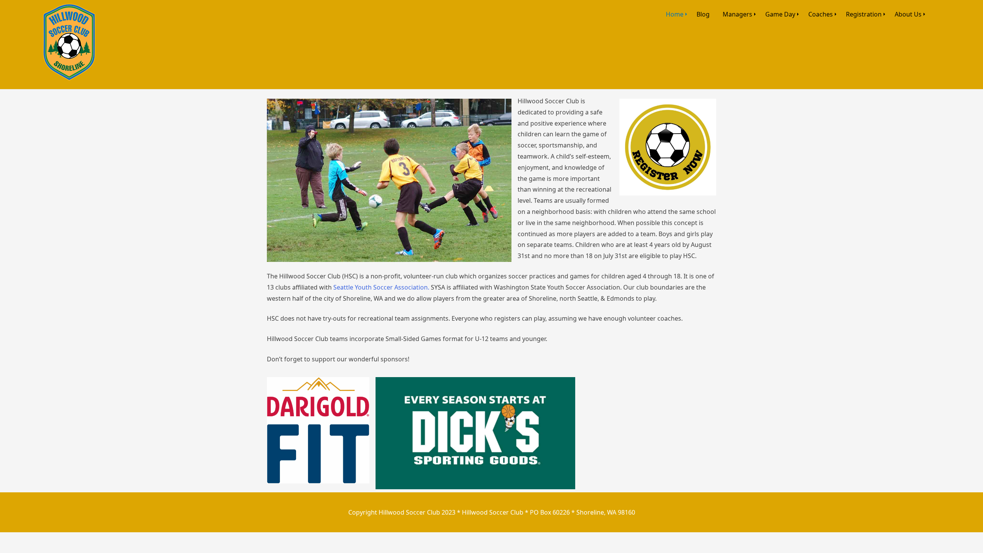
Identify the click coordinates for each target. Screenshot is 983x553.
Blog (703, 14)
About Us (908, 14)
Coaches (820, 14)
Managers (737, 14)
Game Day (780, 14)
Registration (864, 14)
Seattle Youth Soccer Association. (381, 287)
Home (674, 14)
